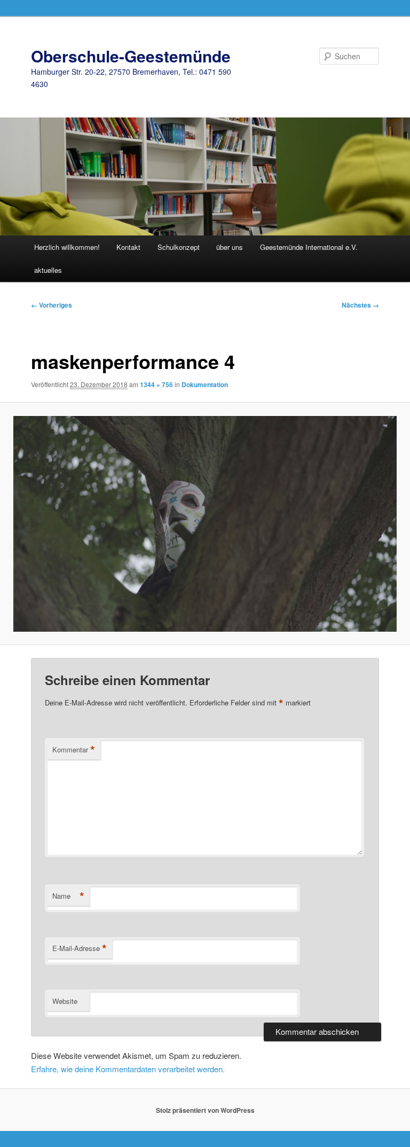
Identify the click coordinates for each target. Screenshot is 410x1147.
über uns (229, 247)
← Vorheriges (51, 305)
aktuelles (48, 270)
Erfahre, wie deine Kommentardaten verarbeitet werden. (128, 1068)
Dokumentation (205, 384)
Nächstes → (360, 305)
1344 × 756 (156, 384)
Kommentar (73, 749)
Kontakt (128, 247)
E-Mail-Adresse (79, 948)
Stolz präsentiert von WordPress (205, 1110)
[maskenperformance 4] (205, 524)
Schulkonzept (178, 247)
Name (68, 896)
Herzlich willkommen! (67, 247)
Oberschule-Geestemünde (131, 55)
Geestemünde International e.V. (309, 247)
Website (64, 1001)
